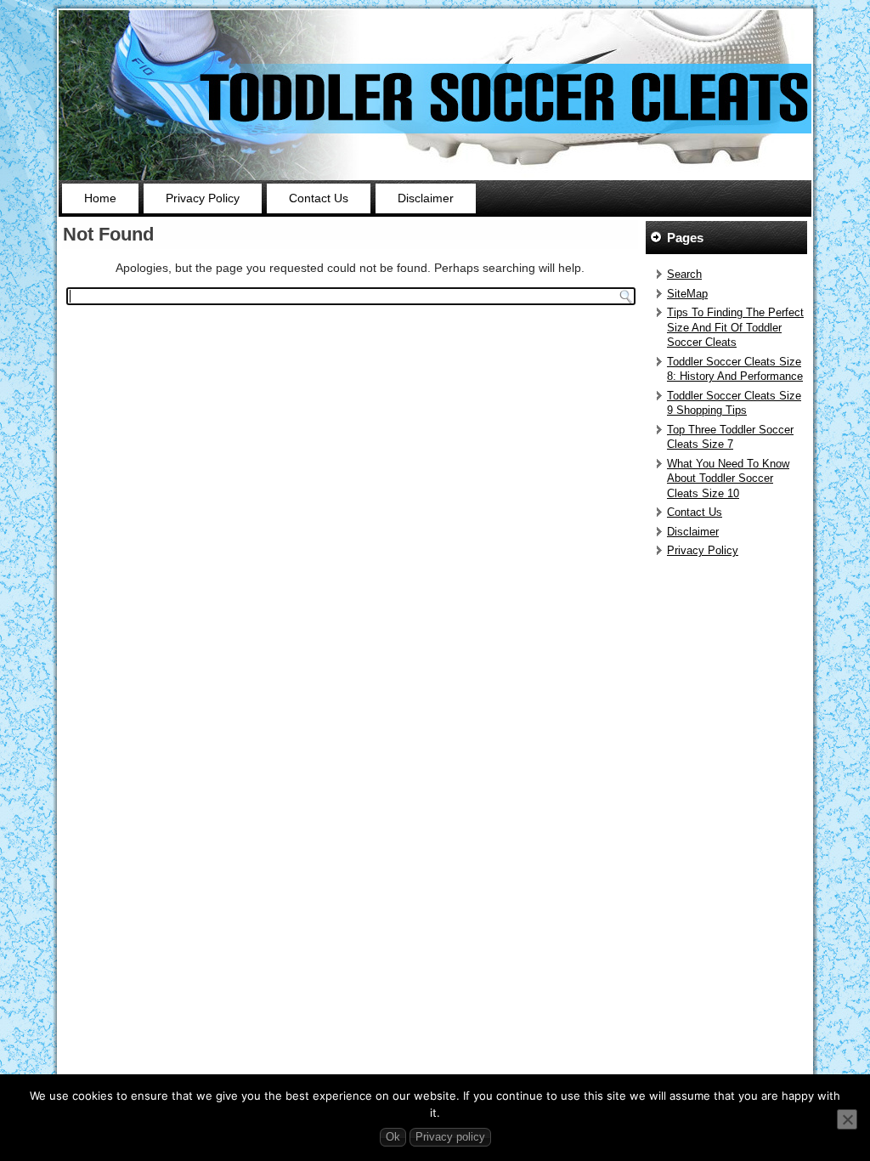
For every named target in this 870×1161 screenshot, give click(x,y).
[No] (847, 1119)
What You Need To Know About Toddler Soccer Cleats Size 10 (728, 478)
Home (100, 198)
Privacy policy (450, 1136)
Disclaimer (426, 198)
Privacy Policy (203, 198)
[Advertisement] (729, 823)
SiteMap (687, 293)
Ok (393, 1136)
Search (684, 274)
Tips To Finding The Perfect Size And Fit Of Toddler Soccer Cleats (735, 327)
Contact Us (318, 198)
